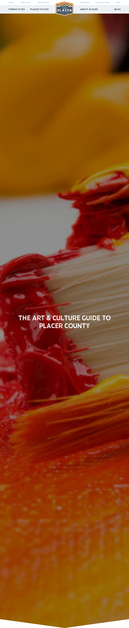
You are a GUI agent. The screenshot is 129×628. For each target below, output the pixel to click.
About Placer (89, 9)
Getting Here (84, 2)
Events (10, 2)
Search (118, 2)
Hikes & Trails (25, 2)
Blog (117, 9)
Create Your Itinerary (102, 2)
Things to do (16, 9)
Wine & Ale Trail (43, 2)
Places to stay (39, 9)
